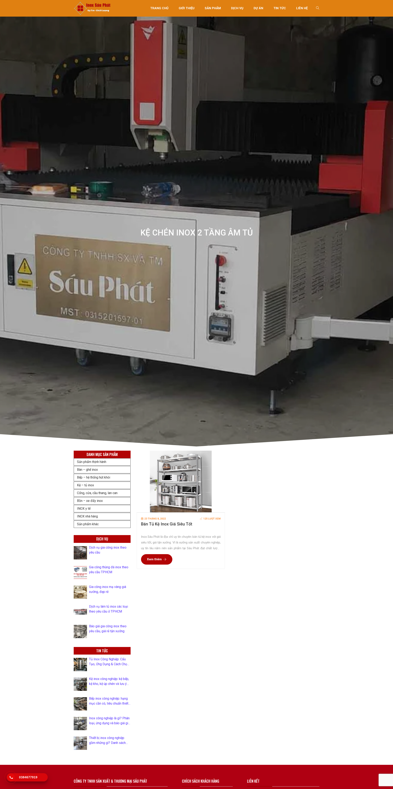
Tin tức (279, 8)
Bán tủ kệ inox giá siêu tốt (166, 524)
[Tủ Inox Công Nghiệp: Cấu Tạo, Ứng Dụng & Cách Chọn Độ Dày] (80, 664)
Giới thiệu (186, 8)
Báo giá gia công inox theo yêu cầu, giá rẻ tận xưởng (107, 628)
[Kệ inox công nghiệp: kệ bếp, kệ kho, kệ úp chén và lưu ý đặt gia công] (80, 684)
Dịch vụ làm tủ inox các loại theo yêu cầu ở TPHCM (108, 609)
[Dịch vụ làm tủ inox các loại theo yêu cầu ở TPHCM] (80, 611)
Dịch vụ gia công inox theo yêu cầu (107, 550)
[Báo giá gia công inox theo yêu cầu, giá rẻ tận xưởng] (80, 631)
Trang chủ (159, 8)
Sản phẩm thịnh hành (91, 462)
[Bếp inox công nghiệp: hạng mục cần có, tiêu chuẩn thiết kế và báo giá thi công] (80, 704)
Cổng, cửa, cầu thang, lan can (97, 493)
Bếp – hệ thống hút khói (93, 477)
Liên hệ (302, 8)
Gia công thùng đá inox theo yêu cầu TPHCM (108, 569)
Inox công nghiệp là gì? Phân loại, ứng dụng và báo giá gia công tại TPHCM (109, 721)
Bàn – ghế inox (87, 470)
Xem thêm (154, 559)
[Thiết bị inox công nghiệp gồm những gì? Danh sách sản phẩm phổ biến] (80, 743)
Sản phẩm (213, 8)
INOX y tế (83, 508)
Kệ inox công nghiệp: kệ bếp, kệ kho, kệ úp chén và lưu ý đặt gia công (109, 681)
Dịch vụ (237, 8)
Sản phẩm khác (88, 524)
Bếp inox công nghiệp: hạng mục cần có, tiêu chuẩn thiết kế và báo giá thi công (108, 701)
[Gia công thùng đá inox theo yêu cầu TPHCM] (80, 572)
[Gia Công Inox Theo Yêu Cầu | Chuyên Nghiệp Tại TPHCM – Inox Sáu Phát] (92, 8)
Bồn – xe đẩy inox (90, 501)
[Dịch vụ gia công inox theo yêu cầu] (80, 552)
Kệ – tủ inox (85, 485)
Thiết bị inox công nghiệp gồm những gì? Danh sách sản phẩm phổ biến (107, 740)
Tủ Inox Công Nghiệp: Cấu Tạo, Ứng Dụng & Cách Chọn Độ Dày (109, 662)
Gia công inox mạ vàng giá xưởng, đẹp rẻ (107, 589)
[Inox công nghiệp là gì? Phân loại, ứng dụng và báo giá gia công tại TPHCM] (80, 723)
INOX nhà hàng (87, 516)
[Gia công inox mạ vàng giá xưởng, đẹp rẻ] (80, 592)
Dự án (258, 8)
